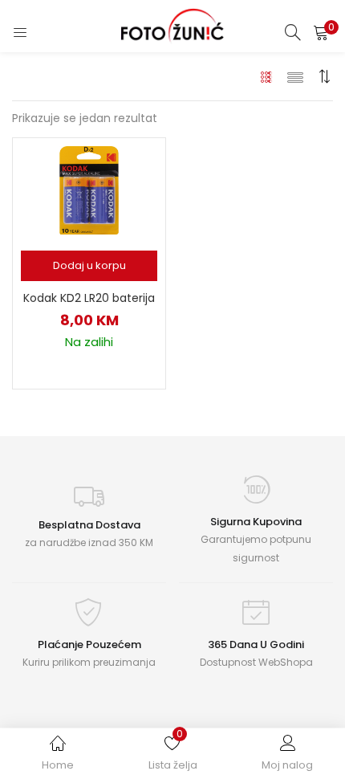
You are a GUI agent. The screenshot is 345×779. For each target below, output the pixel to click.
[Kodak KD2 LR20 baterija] (89, 189)
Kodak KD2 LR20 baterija (89, 298)
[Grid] (267, 76)
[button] (321, 32)
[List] (295, 76)
